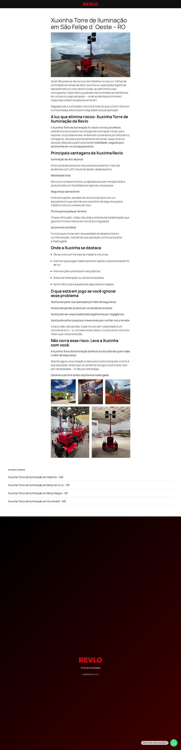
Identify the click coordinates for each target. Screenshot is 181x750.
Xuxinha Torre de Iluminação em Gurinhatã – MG (37, 501)
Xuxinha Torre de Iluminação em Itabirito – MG (35, 477)
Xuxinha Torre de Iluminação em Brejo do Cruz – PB (38, 485)
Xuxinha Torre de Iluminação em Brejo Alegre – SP (38, 493)
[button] (174, 743)
